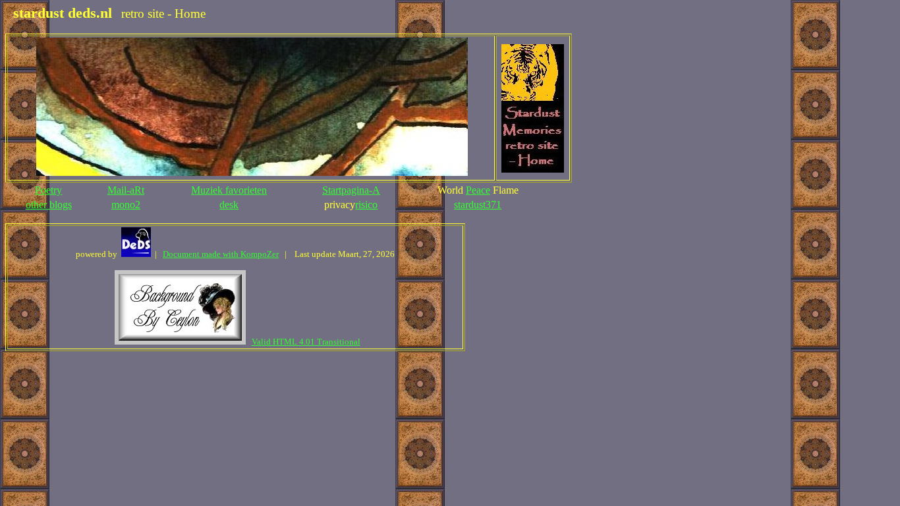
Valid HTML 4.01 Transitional (306, 342)
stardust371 (477, 204)
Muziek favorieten (229, 190)
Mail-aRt (125, 190)
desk (229, 204)
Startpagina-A (351, 190)
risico (366, 204)
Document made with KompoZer (221, 254)
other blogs (49, 204)
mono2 (125, 204)
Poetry (48, 190)
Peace (478, 190)
